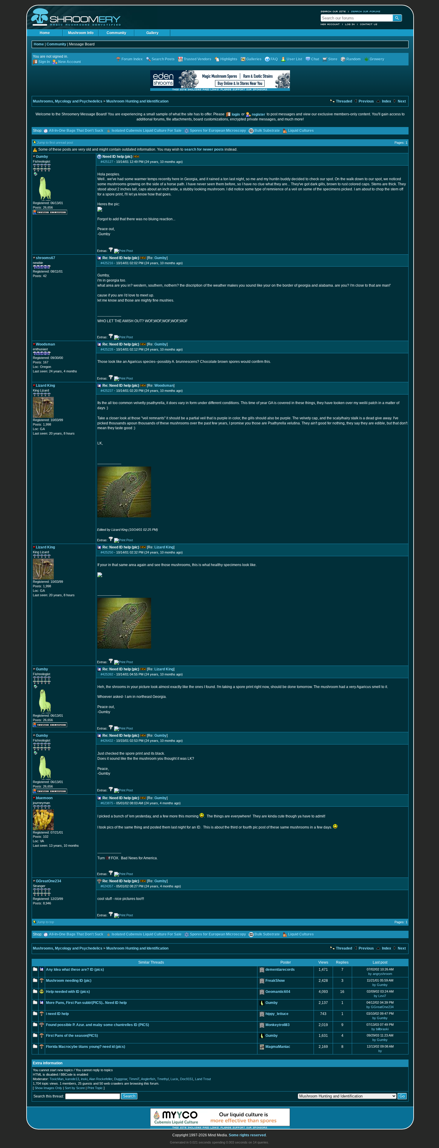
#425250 (107, 552)
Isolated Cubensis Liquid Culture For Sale (147, 131)
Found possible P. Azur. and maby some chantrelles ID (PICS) (97, 1025)
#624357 (107, 886)
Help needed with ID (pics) (68, 992)
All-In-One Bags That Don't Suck (76, 131)
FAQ (274, 59)
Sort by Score (75, 1088)
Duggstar (120, 1079)
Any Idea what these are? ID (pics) (75, 969)
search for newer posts (204, 149)
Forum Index (132, 59)
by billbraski (380, 1029)
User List (294, 59)
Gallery (152, 33)
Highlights (228, 59)
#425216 (107, 263)
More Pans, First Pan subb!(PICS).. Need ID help (86, 1003)
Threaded (343, 101)
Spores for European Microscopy (218, 131)
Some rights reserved (247, 1135)
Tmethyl (163, 1079)
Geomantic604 (277, 992)
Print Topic (95, 1088)
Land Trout (203, 1079)
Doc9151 (186, 1079)
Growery (377, 59)
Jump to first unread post (55, 142)
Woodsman (164, 385)
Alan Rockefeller (100, 1079)
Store (332, 59)
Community (116, 33)
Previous (366, 101)
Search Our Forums (365, 11)
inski (84, 1079)
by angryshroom (380, 974)
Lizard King (164, 547)
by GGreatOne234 (380, 1007)
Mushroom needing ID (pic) (68, 981)
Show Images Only (48, 1088)
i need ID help (57, 1014)
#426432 (107, 740)
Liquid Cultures (301, 131)
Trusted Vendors (197, 59)
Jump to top (45, 922)
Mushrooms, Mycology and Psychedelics (67, 101)
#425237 (107, 390)
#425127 (107, 161)
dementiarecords (280, 969)
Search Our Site (333, 11)
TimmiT (134, 1079)
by (380, 1051)
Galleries (254, 59)
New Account (330, 24)
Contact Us (368, 24)
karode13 (72, 1079)
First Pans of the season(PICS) (72, 1036)
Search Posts (163, 59)
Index (386, 101)
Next (401, 101)
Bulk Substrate (267, 131)
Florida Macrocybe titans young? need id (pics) (85, 1047)
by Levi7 (380, 996)
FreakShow (275, 981)
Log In (350, 24)
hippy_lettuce (276, 1014)
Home (45, 33)
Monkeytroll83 (277, 1025)
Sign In (44, 62)
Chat (315, 59)
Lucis (174, 1079)
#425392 (107, 674)
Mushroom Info (80, 33)
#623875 (107, 803)
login (236, 114)
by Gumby (380, 985)
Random (353, 59)
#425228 (107, 349)
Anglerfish (148, 1079)
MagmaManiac (277, 1047)
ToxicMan (57, 1079)
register (258, 114)
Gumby (160, 258)
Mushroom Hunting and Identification (137, 101)
